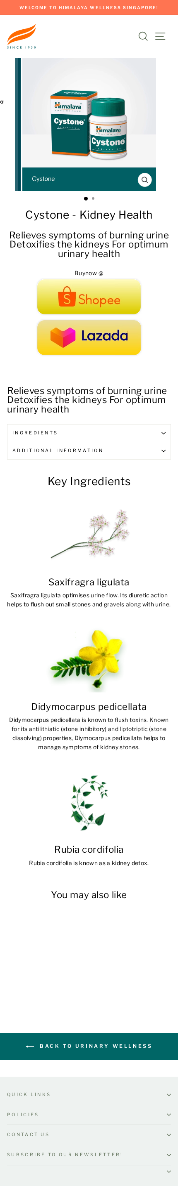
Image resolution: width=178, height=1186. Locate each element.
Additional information (57, 450)
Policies (23, 1115)
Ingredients (35, 433)
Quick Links (29, 1094)
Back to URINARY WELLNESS (95, 1046)
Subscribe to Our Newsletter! (65, 1155)
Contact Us (28, 1134)
